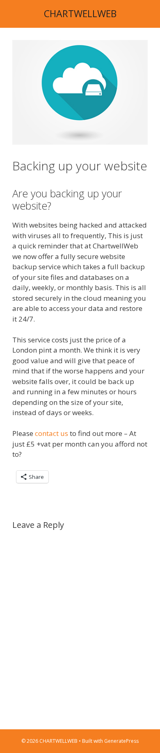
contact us (51, 433)
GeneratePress (121, 740)
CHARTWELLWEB (80, 13)
